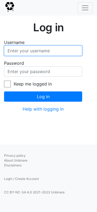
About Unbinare (15, 160)
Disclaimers (13, 165)
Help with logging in (43, 109)
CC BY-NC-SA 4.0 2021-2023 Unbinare (34, 192)
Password (14, 63)
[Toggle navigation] (85, 7)
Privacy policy (15, 155)
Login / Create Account (21, 179)
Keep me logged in (33, 84)
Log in (43, 96)
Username (14, 42)
